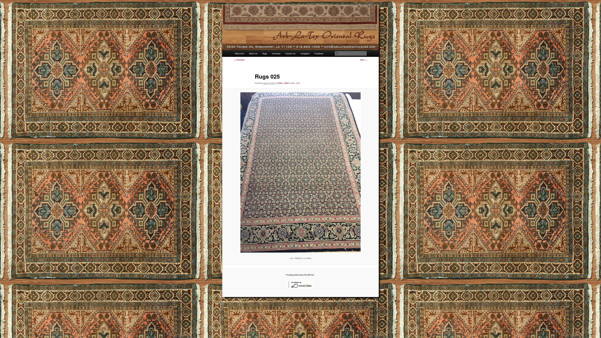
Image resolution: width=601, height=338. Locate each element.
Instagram (305, 53)
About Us (253, 53)
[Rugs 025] (300, 172)
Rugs (264, 53)
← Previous (239, 59)
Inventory (276, 53)
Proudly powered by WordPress (300, 274)
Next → (363, 59)
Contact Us (290, 53)
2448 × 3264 (283, 83)
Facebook (318, 53)
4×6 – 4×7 (295, 83)
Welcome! (239, 53)
